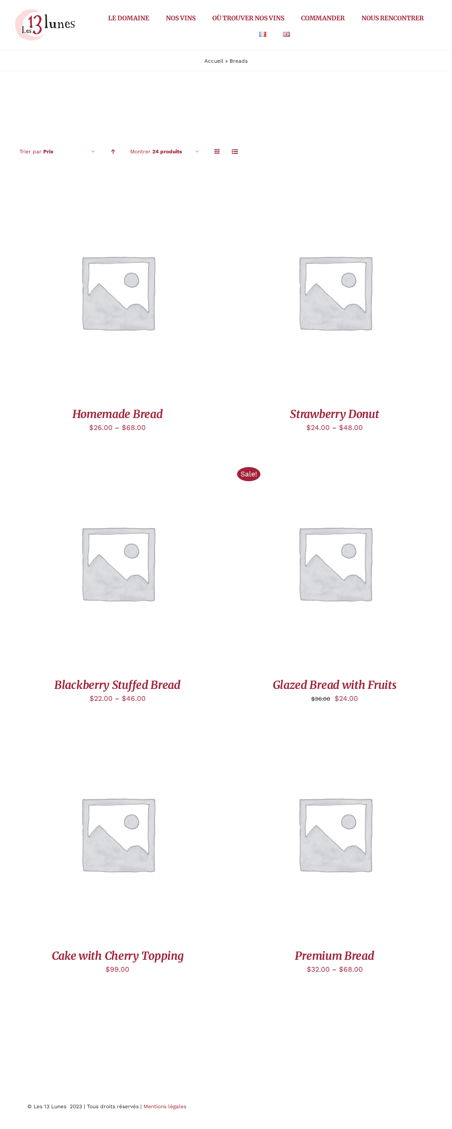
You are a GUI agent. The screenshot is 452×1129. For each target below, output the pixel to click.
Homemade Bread (117, 414)
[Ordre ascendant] (112, 152)
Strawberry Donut (334, 414)
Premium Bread (334, 956)
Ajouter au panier (314, 564)
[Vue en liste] (234, 151)
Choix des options (314, 835)
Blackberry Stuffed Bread (117, 685)
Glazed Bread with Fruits (335, 685)
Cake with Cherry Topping (118, 956)
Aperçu (117, 293)
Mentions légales (164, 1106)
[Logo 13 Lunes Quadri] (44, 10)
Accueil (213, 61)
